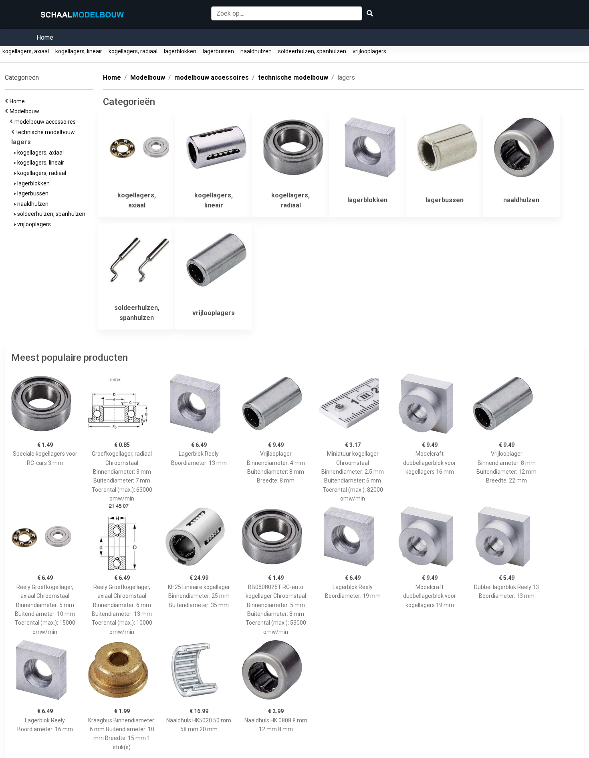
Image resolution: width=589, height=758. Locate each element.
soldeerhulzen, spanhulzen (312, 51)
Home (44, 37)
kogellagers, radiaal (133, 51)
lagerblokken (180, 51)
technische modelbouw (46, 132)
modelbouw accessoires (46, 122)
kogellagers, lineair (79, 51)
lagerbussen (218, 51)
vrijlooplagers (369, 51)
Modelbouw (26, 111)
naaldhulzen (256, 51)
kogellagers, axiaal (25, 51)
